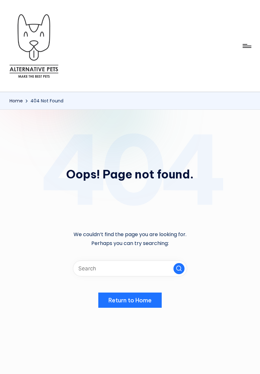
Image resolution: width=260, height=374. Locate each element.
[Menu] (246, 46)
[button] (179, 268)
